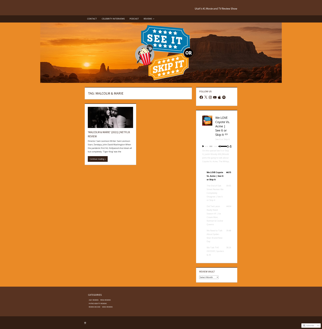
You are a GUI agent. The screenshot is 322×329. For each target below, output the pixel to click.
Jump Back (228, 146)
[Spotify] (224, 97)
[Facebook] (201, 97)
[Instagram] (210, 97)
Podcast (134, 18)
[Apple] (219, 97)
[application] (216, 146)
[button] (216, 176)
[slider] (223, 146)
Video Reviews (107, 307)
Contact (92, 18)
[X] (206, 97)
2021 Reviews (93, 300)
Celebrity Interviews (113, 18)
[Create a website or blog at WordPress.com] (85, 322)
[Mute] (219, 146)
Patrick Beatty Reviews (98, 303)
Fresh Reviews (105, 300)
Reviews (148, 18)
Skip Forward (231, 146)
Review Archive (94, 307)
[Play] (203, 146)
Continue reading (97, 159)
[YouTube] (215, 97)
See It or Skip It (222, 139)
